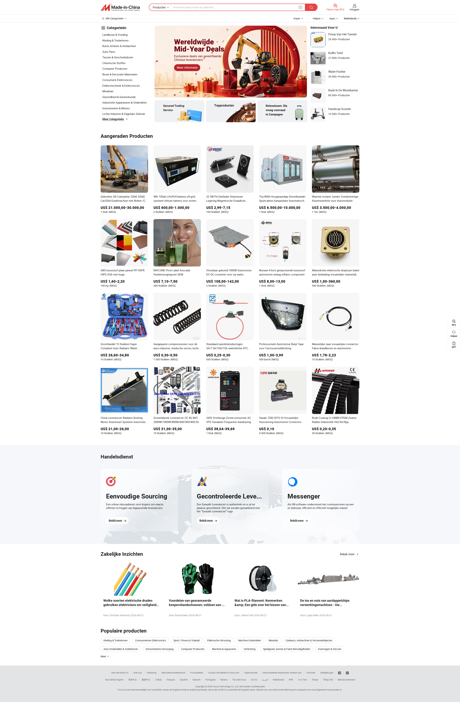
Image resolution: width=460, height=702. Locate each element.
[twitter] (347, 672)
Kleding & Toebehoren (115, 40)
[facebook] (339, 672)
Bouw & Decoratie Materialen (119, 74)
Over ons (137, 672)
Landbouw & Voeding (115, 34)
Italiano (224, 679)
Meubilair (108, 91)
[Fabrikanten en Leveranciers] (120, 7)
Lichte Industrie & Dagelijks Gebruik (123, 114)
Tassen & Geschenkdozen (117, 57)
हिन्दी (291, 679)
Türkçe (315, 679)
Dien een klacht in (119, 672)
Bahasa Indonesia (346, 679)
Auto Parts (108, 51)
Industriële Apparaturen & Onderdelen (124, 102)
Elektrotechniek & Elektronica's (121, 85)
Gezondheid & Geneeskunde (119, 97)
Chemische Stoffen (113, 63)
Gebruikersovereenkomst (173, 672)
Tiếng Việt (328, 679)
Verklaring (152, 672)
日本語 (158, 679)
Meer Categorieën (113, 119)
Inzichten (311, 672)
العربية (265, 679)
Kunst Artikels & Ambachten (119, 46)
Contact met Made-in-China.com (223, 672)
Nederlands (278, 679)
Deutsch (197, 679)
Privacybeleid (196, 672)
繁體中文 (146, 679)
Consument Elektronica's (117, 80)
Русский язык (239, 679)
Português (210, 679)
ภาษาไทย (302, 679)
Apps (332, 18)
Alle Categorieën (114, 18)
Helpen (317, 18)
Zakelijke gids (326, 672)
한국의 (254, 679)
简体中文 (132, 679)
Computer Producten (114, 68)
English (119, 679)
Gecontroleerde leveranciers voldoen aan (282, 672)
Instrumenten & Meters (116, 108)
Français (171, 679)
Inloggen (354, 9)
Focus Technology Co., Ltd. (226, 686)
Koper (297, 18)
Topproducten (251, 672)
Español (184, 679)
